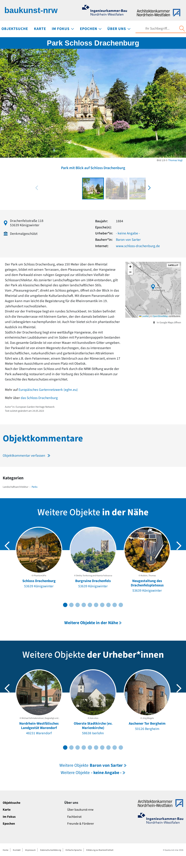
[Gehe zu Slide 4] (84, 605)
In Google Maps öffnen (168, 322)
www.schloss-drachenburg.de (138, 246)
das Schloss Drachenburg (39, 397)
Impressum (30, 850)
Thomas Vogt (175, 160)
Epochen (9, 823)
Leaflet (145, 316)
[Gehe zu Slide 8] (108, 605)
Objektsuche (11, 802)
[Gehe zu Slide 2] (71, 605)
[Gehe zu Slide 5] (90, 605)
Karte (7, 809)
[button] (149, 187)
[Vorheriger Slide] (7, 545)
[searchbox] (157, 28)
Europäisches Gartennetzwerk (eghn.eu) (48, 389)
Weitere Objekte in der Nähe (91, 623)
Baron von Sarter (128, 239)
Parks (34, 487)
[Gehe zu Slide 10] (121, 605)
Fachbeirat (74, 816)
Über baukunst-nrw (80, 809)
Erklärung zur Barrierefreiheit (100, 850)
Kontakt (17, 850)
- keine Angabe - (128, 233)
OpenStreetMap (160, 316)
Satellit (173, 265)
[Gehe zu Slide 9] (114, 605)
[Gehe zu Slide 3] (77, 605)
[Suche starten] (182, 29)
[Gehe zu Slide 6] (96, 605)
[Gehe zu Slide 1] (65, 605)
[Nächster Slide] (179, 545)
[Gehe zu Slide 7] (102, 605)
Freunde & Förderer (80, 823)
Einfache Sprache (74, 850)
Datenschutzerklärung (50, 850)
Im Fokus (9, 816)
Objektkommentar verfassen (24, 455)
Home (5, 850)
